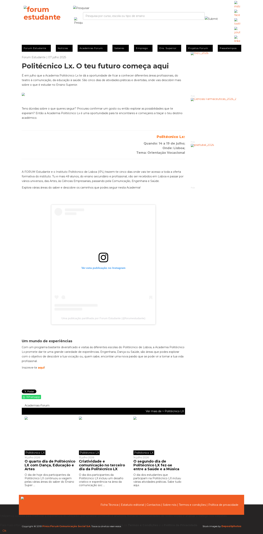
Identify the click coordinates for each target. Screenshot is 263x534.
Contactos (153, 505)
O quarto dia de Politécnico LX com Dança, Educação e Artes (50, 465)
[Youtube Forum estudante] (237, 31)
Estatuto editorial (132, 505)
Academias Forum (91, 48)
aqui (41, 367)
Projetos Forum (198, 48)
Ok (4, 530)
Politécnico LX (174, 411)
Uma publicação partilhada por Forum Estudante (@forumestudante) (103, 318)
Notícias (63, 48)
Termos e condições (192, 505)
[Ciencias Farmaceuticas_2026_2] (216, 119)
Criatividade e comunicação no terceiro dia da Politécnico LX (102, 465)
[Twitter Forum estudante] (237, 22)
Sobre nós (169, 505)
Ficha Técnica (109, 505)
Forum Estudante (35, 48)
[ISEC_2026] (216, 73)
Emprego (142, 48)
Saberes (119, 48)
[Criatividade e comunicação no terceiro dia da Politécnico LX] (103, 436)
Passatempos (228, 48)
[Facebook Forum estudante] (237, 13)
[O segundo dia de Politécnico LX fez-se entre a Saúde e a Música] (157, 436)
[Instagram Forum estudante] (237, 5)
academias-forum (36, 405)
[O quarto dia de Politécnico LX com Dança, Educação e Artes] (50, 436)
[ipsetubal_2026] (216, 165)
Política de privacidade (223, 505)
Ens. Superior (168, 48)
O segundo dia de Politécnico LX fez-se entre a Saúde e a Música (156, 465)
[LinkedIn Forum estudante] (237, 39)
